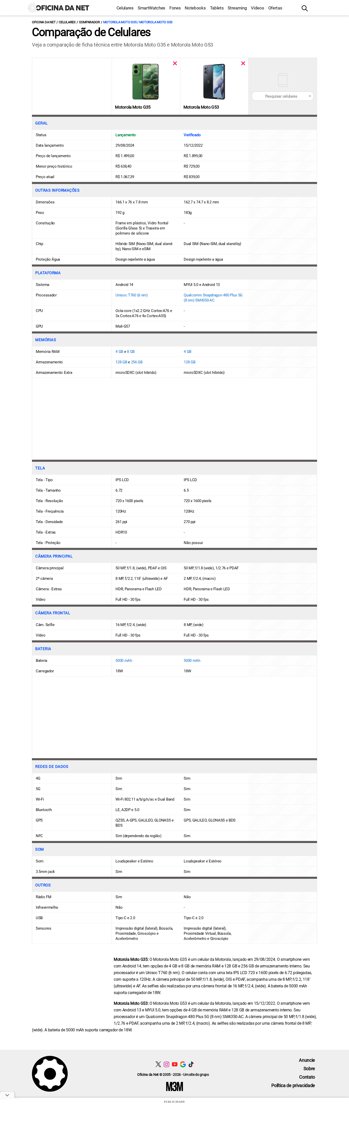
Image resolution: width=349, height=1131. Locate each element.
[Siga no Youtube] (174, 1064)
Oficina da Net (43, 22)
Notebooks (195, 7)
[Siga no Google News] (183, 1064)
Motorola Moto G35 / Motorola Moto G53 (137, 22)
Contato (307, 1077)
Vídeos (257, 7)
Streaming (237, 7)
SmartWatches (151, 7)
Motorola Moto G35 (132, 107)
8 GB (131, 351)
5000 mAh (123, 660)
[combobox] (283, 96)
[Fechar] (175, 63)
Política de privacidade (293, 1085)
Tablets (217, 7)
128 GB (121, 362)
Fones (175, 7)
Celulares (125, 7)
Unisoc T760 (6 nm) (131, 295)
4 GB (119, 351)
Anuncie (307, 1060)
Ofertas (275, 7)
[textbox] (282, 96)
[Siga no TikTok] (191, 1064)
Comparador (89, 22)
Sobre (309, 1068)
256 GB (137, 362)
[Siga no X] (158, 1064)
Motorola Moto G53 (201, 107)
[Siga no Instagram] (166, 1064)
